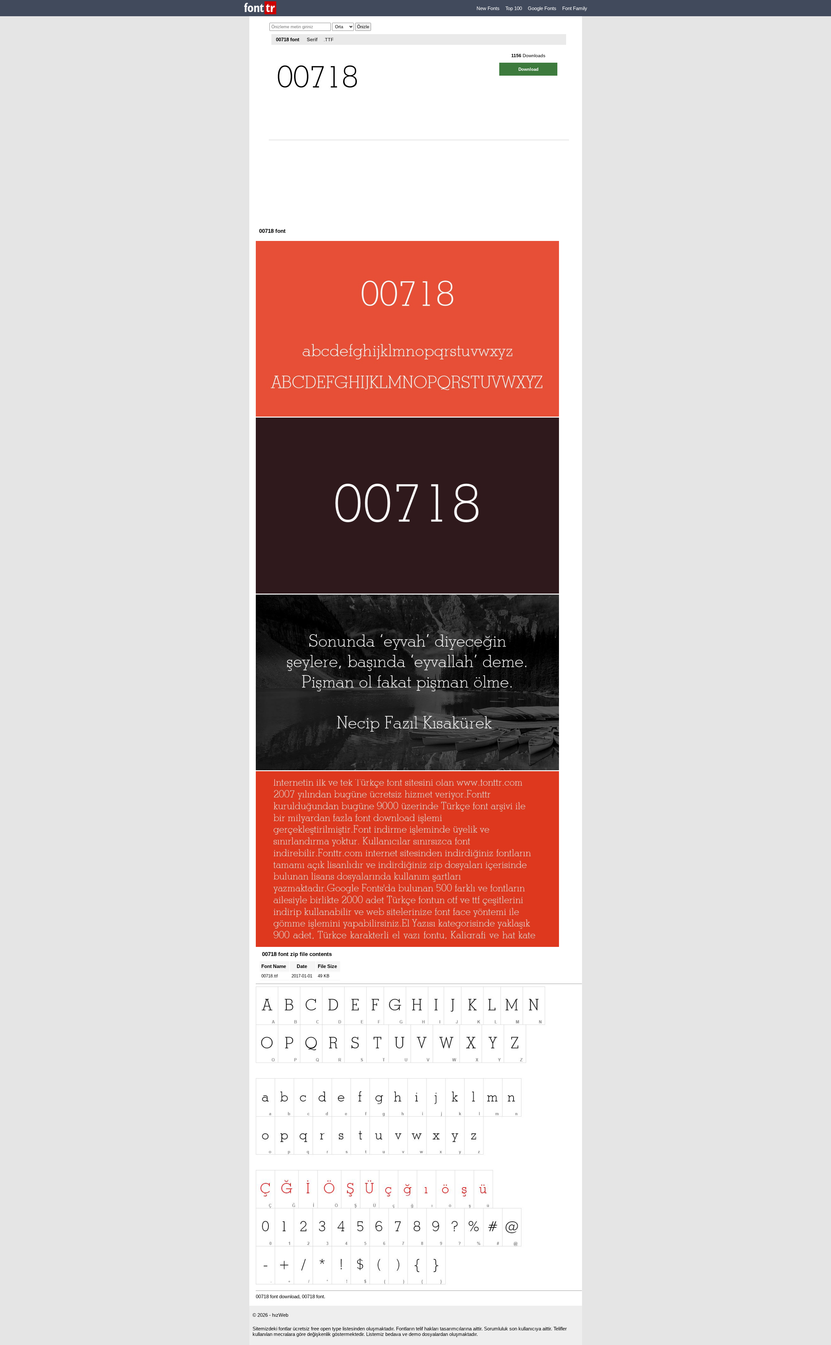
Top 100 (513, 8)
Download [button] (528, 69)
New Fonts (488, 8)
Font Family (574, 8)
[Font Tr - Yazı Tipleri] (260, 8)
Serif (312, 39)
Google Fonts (542, 8)
